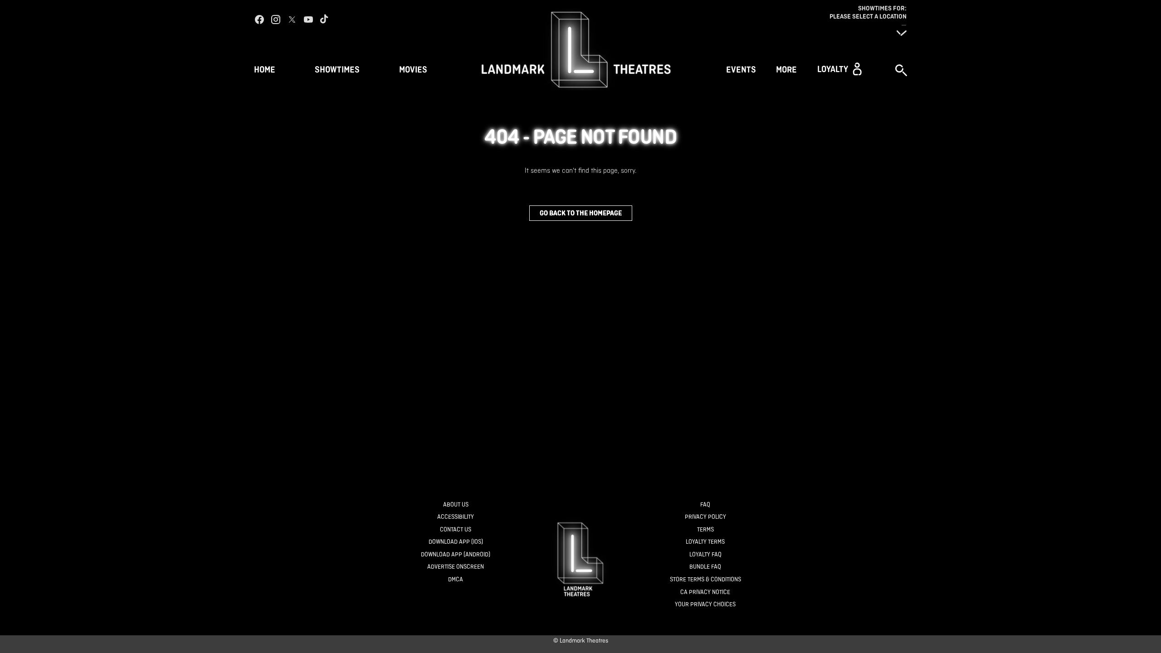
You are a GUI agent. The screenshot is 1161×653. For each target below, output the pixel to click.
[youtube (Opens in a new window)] (308, 19)
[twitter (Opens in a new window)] (292, 19)
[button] (839, 69)
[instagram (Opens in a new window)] (275, 19)
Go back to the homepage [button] (581, 213)
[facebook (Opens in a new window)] (259, 19)
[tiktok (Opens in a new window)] (324, 19)
